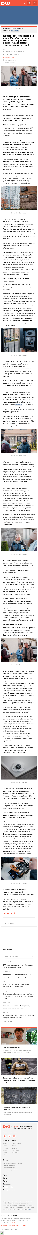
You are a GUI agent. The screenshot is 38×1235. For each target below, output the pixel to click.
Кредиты (14, 1148)
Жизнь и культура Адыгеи (10, 1170)
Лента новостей (7, 1022)
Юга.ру (16, 1126)
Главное (6, 1140)
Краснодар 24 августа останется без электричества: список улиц (16, 985)
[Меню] (34, 3)
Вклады (14, 1146)
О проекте (4, 1225)
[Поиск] (29, 3)
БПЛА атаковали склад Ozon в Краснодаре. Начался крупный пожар (18, 966)
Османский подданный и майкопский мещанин (16, 1108)
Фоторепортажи (9, 1190)
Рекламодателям (14, 1225)
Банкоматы (15, 1152)
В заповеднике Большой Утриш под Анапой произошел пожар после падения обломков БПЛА (19, 996)
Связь (5, 923)
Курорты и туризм (19, 921)
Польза (5, 1181)
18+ (24, 3)
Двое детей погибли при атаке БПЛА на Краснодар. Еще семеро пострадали (17, 976)
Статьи (5, 1146)
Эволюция (7, 1184)
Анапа (5, 921)
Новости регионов (11, 956)
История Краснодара (9, 1167)
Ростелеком (30, 921)
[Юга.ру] (5, 3)
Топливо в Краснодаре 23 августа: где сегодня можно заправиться (16, 1007)
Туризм (5, 1160)
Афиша (5, 1150)
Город (10, 921)
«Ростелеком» (15, 30)
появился (18, 404)
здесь (29, 1209)
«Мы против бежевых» (11, 1048)
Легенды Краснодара (9, 1165)
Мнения (5, 1148)
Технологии (12, 923)
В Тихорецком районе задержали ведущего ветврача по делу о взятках (18, 1016)
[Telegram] (9, 1136)
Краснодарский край (11, 60)
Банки (14, 1140)
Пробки (5, 1155)
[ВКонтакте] (5, 1136)
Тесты (5, 1178)
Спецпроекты (8, 1187)
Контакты (23, 1225)
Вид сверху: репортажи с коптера (12, 1163)
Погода (5, 1152)
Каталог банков (16, 1143)
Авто (5, 1175)
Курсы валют (15, 1150)
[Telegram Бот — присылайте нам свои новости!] (14, 1136)
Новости (7, 949)
